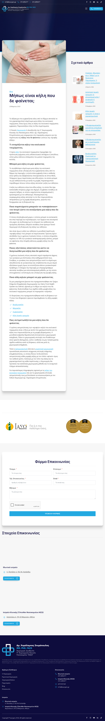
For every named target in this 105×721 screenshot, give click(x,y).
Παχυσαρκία (6, 683)
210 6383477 (62, 681)
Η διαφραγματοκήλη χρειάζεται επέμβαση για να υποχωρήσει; (93, 127)
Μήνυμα (12, 488)
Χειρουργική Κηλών (8, 680)
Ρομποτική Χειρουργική (9, 677)
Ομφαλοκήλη (18, 312)
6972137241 (62, 684)
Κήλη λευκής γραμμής (21, 316)
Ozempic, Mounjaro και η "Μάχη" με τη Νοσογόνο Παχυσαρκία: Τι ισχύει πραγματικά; (92, 78)
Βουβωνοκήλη (18, 305)
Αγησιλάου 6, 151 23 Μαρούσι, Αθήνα (21, 617)
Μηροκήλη (17, 308)
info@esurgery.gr (63, 687)
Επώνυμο (57, 469)
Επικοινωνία (6, 689)
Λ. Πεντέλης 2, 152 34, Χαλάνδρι (18, 572)
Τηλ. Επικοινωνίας (16, 479)
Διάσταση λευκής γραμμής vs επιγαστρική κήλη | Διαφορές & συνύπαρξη (92, 97)
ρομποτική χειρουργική (44, 349)
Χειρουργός (21, 130)
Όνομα (12, 469)
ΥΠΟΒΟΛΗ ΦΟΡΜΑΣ (52, 514)
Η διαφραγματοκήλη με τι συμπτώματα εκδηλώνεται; (93, 142)
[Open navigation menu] (86, 8)
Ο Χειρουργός (6, 674)
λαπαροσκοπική (21, 349)
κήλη (17, 152)
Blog (11, 92)
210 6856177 (62, 676)
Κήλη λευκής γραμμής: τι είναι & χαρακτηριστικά (92, 113)
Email (55, 479)
